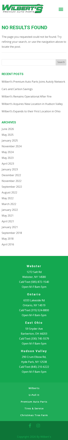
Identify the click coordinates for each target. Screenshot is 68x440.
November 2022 (11, 181)
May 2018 (8, 238)
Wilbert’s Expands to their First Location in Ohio (31, 111)
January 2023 (10, 169)
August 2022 (9, 192)
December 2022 (11, 175)
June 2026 (8, 129)
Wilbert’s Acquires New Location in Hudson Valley (32, 104)
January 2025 (10, 140)
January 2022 (10, 210)
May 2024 (8, 152)
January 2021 (10, 227)
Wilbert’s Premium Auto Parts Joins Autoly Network (33, 81)
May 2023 (8, 158)
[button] (61, 9)
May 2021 (8, 215)
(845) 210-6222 (40, 367)
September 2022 (12, 187)
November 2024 (11, 146)
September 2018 (12, 233)
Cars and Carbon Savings (17, 89)
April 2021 (8, 221)
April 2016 (8, 244)
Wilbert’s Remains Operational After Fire (26, 96)
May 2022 (8, 198)
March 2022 (9, 204)
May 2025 (8, 135)
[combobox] (29, 62)
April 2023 (8, 163)
